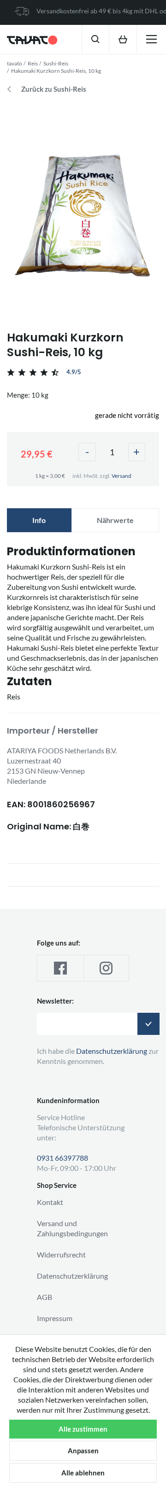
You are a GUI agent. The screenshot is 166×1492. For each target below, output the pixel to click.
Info (39, 520)
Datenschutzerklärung (72, 1275)
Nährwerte (115, 520)
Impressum (54, 1318)
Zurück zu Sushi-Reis (53, 89)
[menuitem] (95, 39)
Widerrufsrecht (61, 1254)
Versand (121, 475)
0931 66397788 (62, 1157)
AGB (44, 1296)
